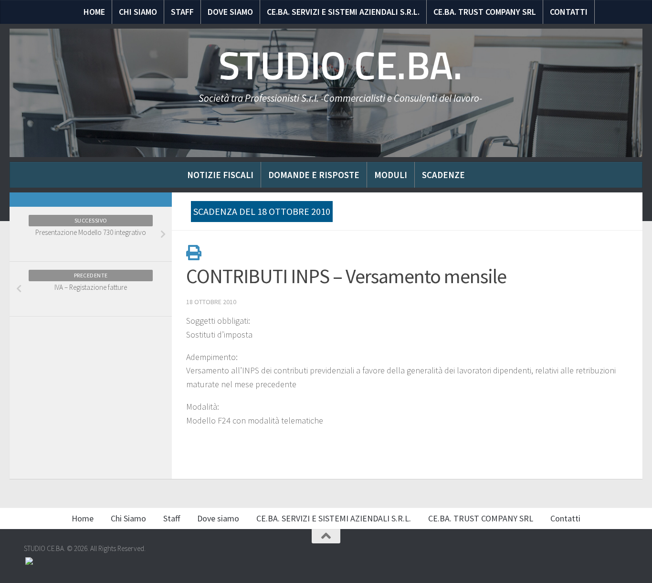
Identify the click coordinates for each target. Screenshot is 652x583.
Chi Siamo (138, 11)
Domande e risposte (313, 174)
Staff (182, 11)
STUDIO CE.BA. (341, 65)
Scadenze (443, 174)
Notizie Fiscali (220, 174)
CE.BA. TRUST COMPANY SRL (484, 11)
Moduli (390, 174)
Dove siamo (230, 11)
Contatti (569, 11)
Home (94, 11)
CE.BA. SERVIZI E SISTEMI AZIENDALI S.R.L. (343, 11)
